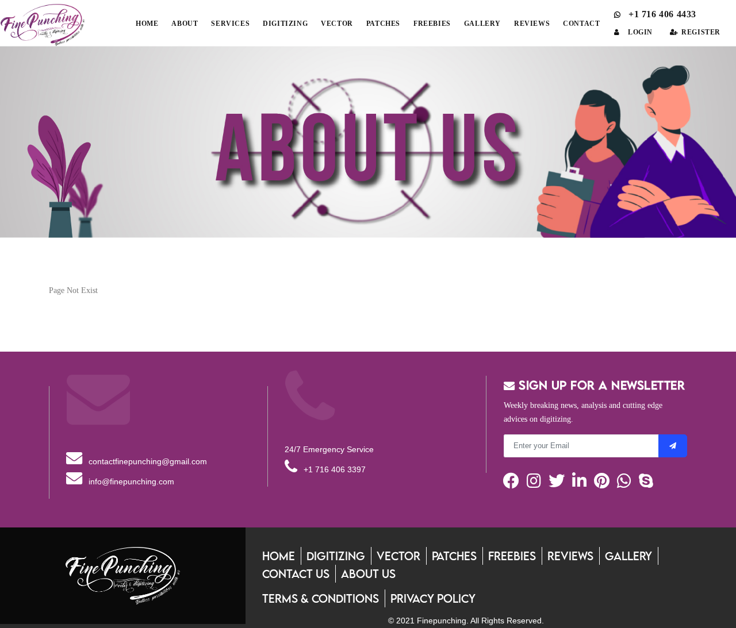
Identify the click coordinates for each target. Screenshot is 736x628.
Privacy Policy (433, 598)
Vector (337, 24)
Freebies (432, 24)
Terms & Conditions (320, 598)
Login (640, 32)
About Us (368, 573)
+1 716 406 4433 (661, 14)
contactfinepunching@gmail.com (146, 461)
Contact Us (295, 573)
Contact (581, 24)
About (184, 24)
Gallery (482, 24)
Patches (383, 24)
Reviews (532, 24)
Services (230, 24)
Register (700, 32)
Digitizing (285, 24)
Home (147, 24)
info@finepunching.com (130, 481)
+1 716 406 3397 (333, 469)
